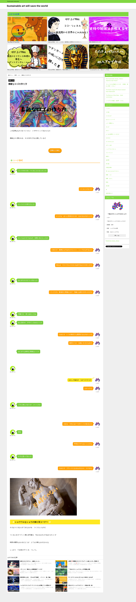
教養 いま (11, 80)
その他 (107, 112)
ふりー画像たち (110, 123)
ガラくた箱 (108, 145)
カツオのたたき (110, 141)
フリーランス (109, 152)
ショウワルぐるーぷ (111, 149)
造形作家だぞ (109, 193)
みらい (107, 130)
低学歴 (107, 160)
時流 (107, 182)
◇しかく (108, 108)
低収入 (107, 156)
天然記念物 (108, 167)
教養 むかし (109, 178)
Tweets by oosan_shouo (112, 240)
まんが (107, 126)
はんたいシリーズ (110, 119)
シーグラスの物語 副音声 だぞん (115, 100)
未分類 (107, 185)
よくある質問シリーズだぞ (112, 134)
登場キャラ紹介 (55, 150)
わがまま (108, 137)
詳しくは (117, 235)
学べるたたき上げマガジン (112, 171)
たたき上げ (108, 115)
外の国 (107, 163)
